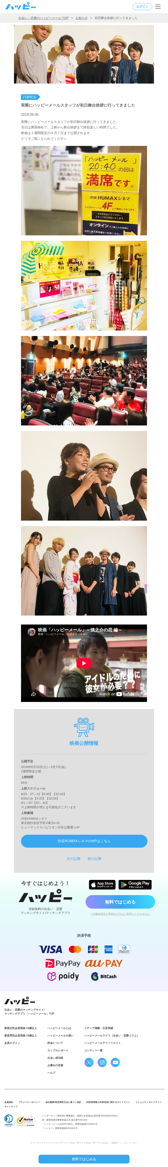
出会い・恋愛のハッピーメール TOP (43, 18)
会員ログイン (12, 1043)
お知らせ (81, 18)
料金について (55, 1043)
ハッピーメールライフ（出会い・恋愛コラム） (111, 1035)
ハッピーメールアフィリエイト (102, 1043)
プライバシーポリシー (29, 1102)
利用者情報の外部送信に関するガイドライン (108, 1102)
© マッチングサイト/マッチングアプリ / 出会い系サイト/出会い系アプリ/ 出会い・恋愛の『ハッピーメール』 (84, 1143)
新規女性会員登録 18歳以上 (20, 1028)
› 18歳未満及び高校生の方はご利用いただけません (120, 913)
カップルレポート (57, 1050)
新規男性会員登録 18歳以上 (20, 1035)
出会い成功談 (55, 1057)
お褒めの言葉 (55, 1065)
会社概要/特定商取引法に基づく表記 (63, 1102)
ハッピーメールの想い (60, 1035)
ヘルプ (51, 1072)
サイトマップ (11, 1106)
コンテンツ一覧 (93, 1050)
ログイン (142, 6)
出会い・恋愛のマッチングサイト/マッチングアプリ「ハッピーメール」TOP (29, 1011)
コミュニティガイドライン (148, 1102)
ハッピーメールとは (59, 1028)
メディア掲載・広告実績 (98, 1028)
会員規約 (8, 1102)
